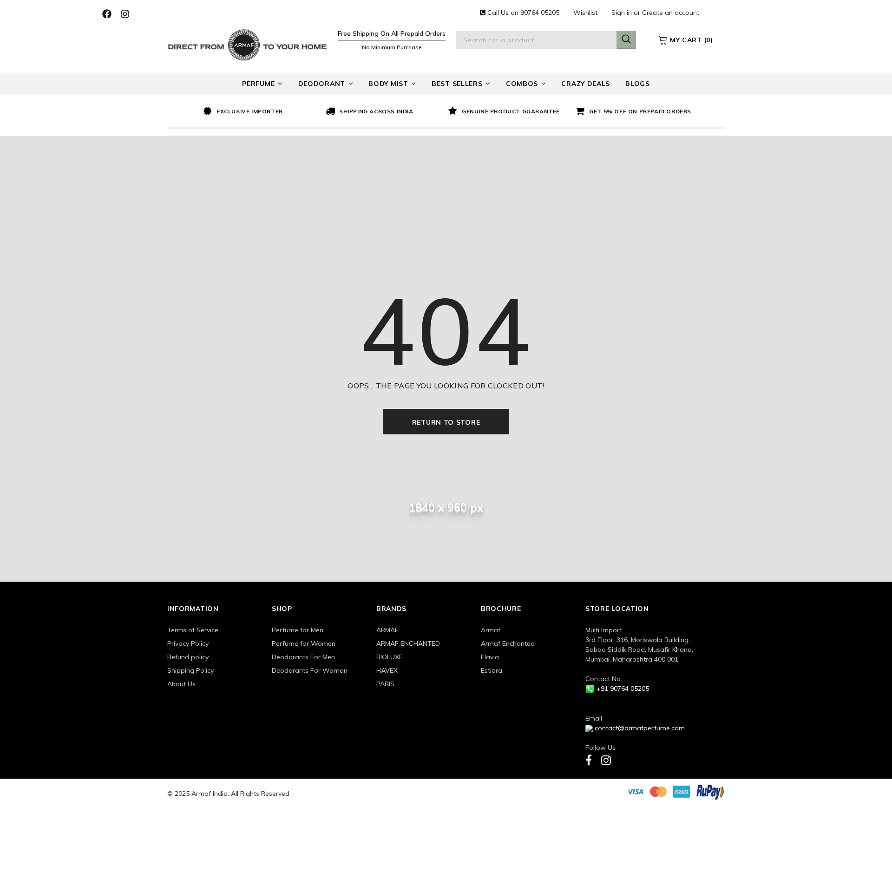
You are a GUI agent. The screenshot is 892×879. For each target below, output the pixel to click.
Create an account (670, 12)
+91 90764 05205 (623, 688)
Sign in (622, 12)
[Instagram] (606, 759)
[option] (262, 112)
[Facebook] (588, 759)
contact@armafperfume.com (640, 728)
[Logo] (247, 44)
